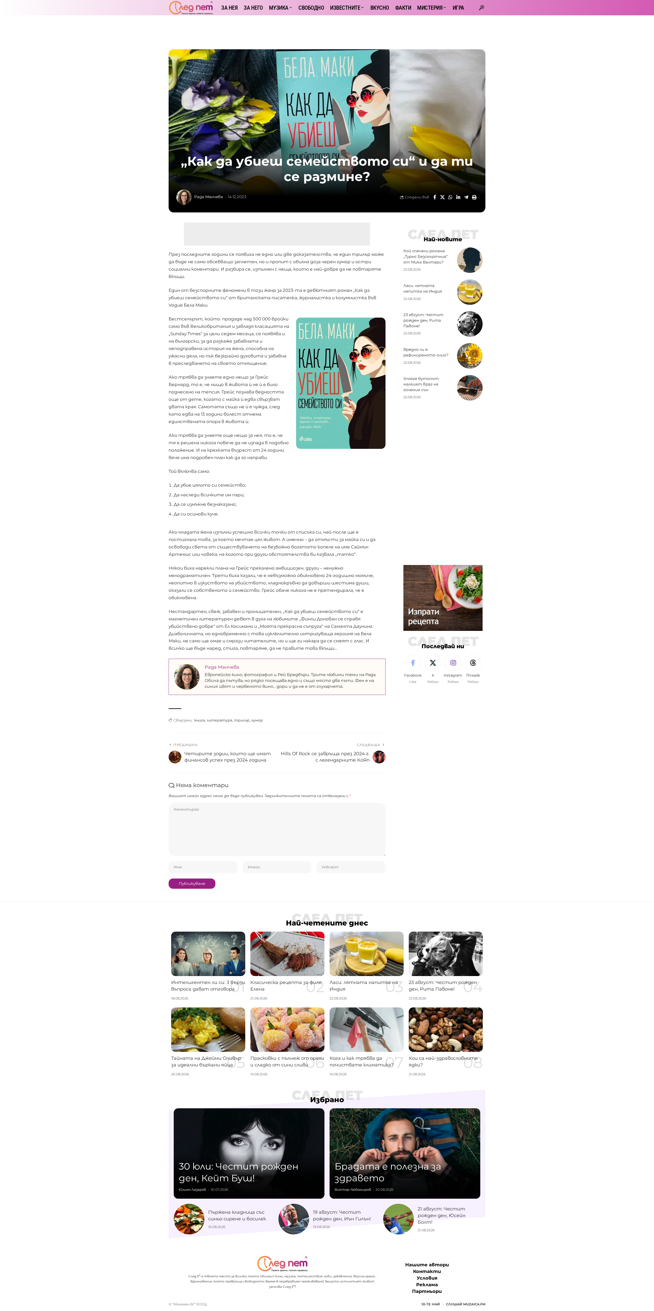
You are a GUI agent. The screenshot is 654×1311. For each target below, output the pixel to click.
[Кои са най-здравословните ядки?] (446, 1029)
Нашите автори (427, 1265)
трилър (242, 720)
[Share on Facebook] (434, 197)
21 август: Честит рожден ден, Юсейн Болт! (441, 1215)
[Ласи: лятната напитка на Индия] (470, 292)
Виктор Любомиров (353, 1189)
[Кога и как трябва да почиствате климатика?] (367, 1029)
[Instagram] (452, 669)
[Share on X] (442, 197)
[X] (432, 669)
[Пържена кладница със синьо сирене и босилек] (189, 1219)
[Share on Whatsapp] (450, 197)
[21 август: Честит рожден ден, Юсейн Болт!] (398, 1219)
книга (199, 720)
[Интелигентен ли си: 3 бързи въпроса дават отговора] (208, 954)
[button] (481, 7)
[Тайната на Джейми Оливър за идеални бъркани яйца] (208, 1029)
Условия (427, 1278)
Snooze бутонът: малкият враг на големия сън (421, 384)
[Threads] (473, 669)
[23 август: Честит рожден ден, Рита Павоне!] (470, 324)
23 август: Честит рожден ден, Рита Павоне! (423, 320)
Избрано (327, 1099)
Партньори (427, 1291)
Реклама (427, 1285)
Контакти (427, 1271)
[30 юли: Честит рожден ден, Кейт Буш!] (249, 1153)
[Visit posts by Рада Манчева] (184, 197)
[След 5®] (191, 7)
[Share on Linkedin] (458, 197)
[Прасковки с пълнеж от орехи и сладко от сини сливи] (287, 1029)
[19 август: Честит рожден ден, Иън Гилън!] (293, 1219)
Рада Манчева (208, 197)
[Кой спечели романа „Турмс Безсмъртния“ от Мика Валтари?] (470, 260)
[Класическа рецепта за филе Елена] (287, 954)
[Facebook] (412, 669)
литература (219, 720)
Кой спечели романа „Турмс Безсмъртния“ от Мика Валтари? (425, 256)
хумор (257, 720)
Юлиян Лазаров (192, 1189)
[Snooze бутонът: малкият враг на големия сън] (470, 388)
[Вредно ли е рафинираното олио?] (470, 356)
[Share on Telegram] (466, 197)
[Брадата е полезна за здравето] (405, 1153)
